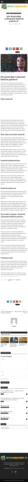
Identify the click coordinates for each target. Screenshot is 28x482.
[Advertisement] (14, 36)
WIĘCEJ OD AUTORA (5, 334)
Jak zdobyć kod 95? (5, 417)
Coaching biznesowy (4, 413)
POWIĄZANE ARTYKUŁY (6, 332)
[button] (26, 2)
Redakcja (14, 326)
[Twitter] (15, 472)
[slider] (4, 279)
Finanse (8, 13)
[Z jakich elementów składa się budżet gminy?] (5, 340)
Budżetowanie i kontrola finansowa (15, 13)
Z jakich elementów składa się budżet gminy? (4, 345)
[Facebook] (12, 472)
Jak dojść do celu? (5, 405)
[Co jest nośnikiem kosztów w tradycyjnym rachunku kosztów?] (14, 340)
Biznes (2, 401)
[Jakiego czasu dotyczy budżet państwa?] (23, 340)
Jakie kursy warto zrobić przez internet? (20, 312)
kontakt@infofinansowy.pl (18, 468)
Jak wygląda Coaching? (6, 411)
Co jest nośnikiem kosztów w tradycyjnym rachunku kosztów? (13, 345)
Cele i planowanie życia (5, 407)
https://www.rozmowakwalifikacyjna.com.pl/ (10, 276)
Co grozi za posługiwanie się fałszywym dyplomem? (7, 312)
